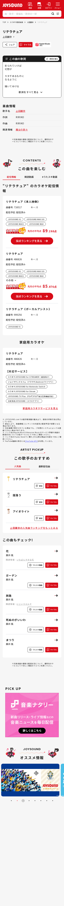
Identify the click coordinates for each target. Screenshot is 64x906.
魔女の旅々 (22, 129)
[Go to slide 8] (52, 800)
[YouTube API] (31, 441)
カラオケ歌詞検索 (16, 22)
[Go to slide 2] (17, 800)
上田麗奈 (30, 22)
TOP (4, 22)
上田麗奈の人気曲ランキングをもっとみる (34, 527)
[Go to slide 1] (11, 800)
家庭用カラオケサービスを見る (40, 408)
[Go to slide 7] (46, 800)
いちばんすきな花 (25, 559)
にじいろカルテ (24, 604)
